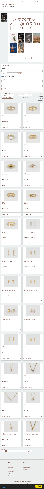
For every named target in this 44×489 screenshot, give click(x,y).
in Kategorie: (4, 78)
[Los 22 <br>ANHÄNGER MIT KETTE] (33, 397)
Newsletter (10, 477)
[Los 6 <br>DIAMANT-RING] (33, 166)
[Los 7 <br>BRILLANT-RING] (11, 195)
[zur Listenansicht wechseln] (23, 97)
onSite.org (26, 483)
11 (26, 451)
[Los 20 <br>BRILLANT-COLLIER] (33, 368)
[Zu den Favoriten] (20, 127)
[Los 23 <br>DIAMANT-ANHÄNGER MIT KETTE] (11, 426)
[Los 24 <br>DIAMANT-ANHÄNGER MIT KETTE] (33, 426)
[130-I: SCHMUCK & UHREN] (13, 38)
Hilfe (9, 473)
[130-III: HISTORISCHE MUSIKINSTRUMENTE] (13, 47)
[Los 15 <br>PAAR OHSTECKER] (11, 310)
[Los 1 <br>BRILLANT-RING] (11, 108)
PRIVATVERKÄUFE (23, 7)
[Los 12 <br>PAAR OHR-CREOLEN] (33, 252)
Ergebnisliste (12, 55)
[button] (25, 1)
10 (23, 451)
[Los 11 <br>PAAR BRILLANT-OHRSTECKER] (11, 252)
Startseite (10, 465)
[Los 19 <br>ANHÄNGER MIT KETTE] (11, 368)
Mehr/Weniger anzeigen (25, 58)
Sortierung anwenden (7, 97)
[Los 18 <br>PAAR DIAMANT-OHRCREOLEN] (33, 339)
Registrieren (10, 467)
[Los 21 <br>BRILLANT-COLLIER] (11, 397)
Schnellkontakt (11, 471)
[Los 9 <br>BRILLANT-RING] (11, 224)
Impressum (25, 465)
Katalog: (3, 68)
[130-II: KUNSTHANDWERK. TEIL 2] (28, 38)
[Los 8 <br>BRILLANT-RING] (33, 195)
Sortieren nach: (7, 93)
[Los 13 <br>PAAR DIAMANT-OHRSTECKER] (11, 281)
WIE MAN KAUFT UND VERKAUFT (35, 7)
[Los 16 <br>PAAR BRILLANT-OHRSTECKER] (33, 310)
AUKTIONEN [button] (8, 7)
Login (9, 469)
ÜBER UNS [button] (4, 10)
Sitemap (9, 475)
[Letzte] (30, 451)
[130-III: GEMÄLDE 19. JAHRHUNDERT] (36, 38)
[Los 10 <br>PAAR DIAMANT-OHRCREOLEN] (33, 224)
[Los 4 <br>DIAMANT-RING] (33, 137)
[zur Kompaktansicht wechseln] (27, 97)
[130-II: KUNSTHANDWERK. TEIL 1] (21, 38)
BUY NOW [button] (15, 7)
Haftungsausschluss (26, 467)
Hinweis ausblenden (38, 486)
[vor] (31, 95)
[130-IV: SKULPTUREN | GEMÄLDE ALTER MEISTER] (21, 47)
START (3, 7)
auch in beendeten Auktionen (8, 76)
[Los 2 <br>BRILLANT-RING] (33, 108)
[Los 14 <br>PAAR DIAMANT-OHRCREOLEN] (33, 281)
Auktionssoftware (19, 483)
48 (39, 96)
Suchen (19, 73)
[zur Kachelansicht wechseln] (25, 97)
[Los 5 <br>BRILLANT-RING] (11, 166)
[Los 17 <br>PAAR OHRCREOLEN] (11, 339)
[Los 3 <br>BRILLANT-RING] (11, 137)
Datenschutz (25, 469)
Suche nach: (3, 73)
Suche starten (5, 88)
